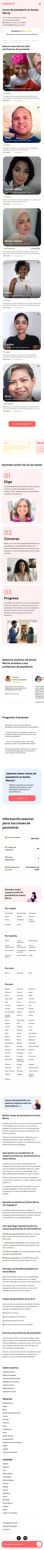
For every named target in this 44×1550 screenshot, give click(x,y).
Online (19, 924)
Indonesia (32, 1023)
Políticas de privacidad (11, 1378)
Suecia (19, 1067)
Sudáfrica (8, 1067)
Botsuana (20, 995)
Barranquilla (9, 913)
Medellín (19, 916)
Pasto (5, 1496)
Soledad (7, 924)
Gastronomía (33, 940)
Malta (19, 1036)
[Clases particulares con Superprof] (8, 3)
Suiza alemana (33, 1067)
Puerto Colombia (32, 920)
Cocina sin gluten (8, 956)
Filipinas (19, 1012)
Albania (7, 989)
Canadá (31, 999)
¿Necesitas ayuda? (10, 1526)
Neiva (5, 1509)
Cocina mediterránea (9, 946)
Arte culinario (9, 950)
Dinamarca (20, 1005)
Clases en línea (8, 1385)
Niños (30, 973)
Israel (30, 1026)
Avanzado (20, 973)
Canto (5, 1416)
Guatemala (20, 1020)
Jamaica (19, 1030)
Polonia (7, 1056)
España (31, 1008)
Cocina (7, 940)
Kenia (6, 1033)
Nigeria (7, 1046)
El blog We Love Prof (10, 1523)
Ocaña (7, 919)
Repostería (32, 950)
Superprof (4, 40)
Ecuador (7, 1008)
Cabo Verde (8, 999)
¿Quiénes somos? (9, 1372)
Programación (8, 1439)
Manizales (6, 1493)
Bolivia (7, 995)
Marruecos (32, 1036)
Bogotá (5, 1464)
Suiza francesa (10, 1071)
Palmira (6, 1506)
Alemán (5, 1449)
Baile (4, 1409)
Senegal (19, 1064)
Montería (32, 916)
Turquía (7, 1074)
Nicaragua (32, 1043)
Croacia (7, 1005)
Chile (6, 1002)
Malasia (7, 1036)
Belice (31, 992)
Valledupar (20, 919)
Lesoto (19, 1033)
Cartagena (32, 913)
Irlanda (7, 1026)
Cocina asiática (22, 955)
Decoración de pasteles (21, 951)
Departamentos (8, 1388)
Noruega (19, 1046)
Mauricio (7, 1040)
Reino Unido (8, 1059)
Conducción (7, 1429)
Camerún (20, 999)
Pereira (5, 1490)
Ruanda (31, 1059)
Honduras (32, 1020)
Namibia (19, 1043)
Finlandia (32, 1012)
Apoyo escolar (8, 1436)
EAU (30, 1005)
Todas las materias (10, 1452)
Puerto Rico (32, 1056)
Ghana (31, 1015)
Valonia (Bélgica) (31, 1075)
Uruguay (19, 1074)
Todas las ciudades (10, 1513)
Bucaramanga (21, 913)
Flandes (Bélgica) (7, 1016)
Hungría (7, 1023)
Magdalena (35, 40)
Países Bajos (21, 1049)
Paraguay (20, 1053)
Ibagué (5, 1486)
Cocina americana (32, 946)
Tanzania (20, 1071)
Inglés (5, 1406)
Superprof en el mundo (11, 1382)
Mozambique (9, 1043)
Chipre (19, 1002)
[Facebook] (19, 1538)
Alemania (20, 989)
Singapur (31, 1064)
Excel (5, 1432)
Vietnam (7, 1079)
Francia (19, 1015)
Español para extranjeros (12, 1442)
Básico (7, 973)
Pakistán (31, 1049)
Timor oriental (33, 1071)
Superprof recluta (9, 1391)
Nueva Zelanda (34, 1046)
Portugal (20, 1056)
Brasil (30, 995)
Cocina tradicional (20, 941)
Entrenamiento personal (12, 1413)
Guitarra (6, 1423)
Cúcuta (7, 916)
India (18, 1023)
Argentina (32, 989)
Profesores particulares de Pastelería (19, 40)
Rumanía (7, 1064)
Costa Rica (32, 1002)
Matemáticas (8, 1403)
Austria (19, 992)
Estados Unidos (10, 1012)
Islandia (19, 1026)
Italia (6, 1030)
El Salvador (20, 1008)
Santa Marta (8, 1503)
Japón (31, 1030)
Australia (8, 992)
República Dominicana (20, 1060)
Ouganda (8, 1049)
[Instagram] (25, 1538)
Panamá (7, 1053)
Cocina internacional (21, 946)
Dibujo (31, 955)
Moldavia (32, 1040)
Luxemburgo (32, 1033)
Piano (5, 1426)
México (19, 1040)
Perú (30, 1053)
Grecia (7, 1020)
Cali (4, 1470)
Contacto (6, 1529)
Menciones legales (9, 1375)
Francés (5, 1419)
